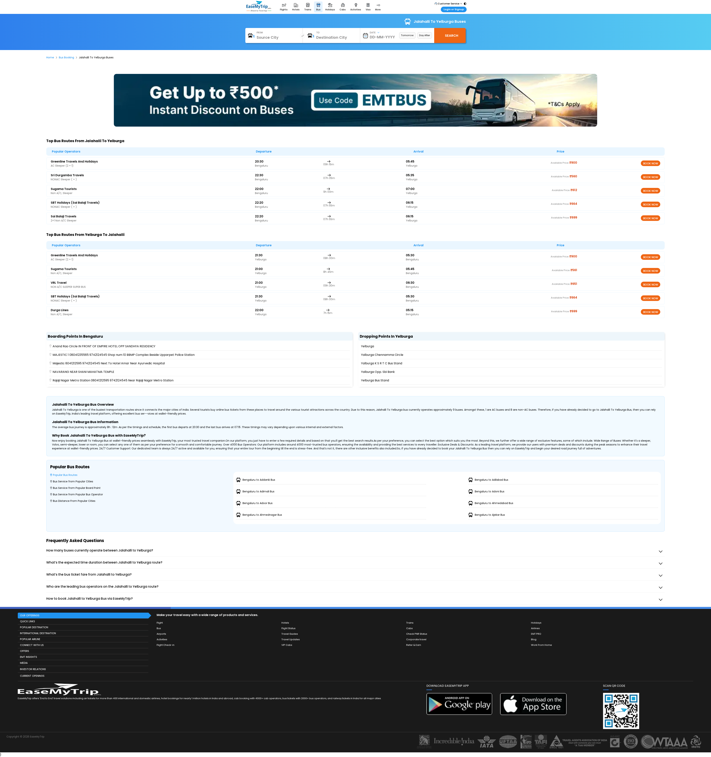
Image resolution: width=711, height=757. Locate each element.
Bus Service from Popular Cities (73, 481)
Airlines (535, 628)
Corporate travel (416, 639)
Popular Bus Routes (65, 475)
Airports (161, 634)
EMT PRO (536, 634)
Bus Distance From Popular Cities (74, 501)
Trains (409, 623)
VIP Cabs (286, 645)
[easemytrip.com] (258, 11)
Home (50, 57)
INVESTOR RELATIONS (33, 669)
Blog (533, 639)
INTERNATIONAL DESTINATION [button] (38, 633)
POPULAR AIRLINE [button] (30, 639)
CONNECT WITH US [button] (32, 645)
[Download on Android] (459, 714)
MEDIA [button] (24, 663)
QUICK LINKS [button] (27, 621)
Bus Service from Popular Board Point (77, 488)
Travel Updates (290, 639)
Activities (162, 639)
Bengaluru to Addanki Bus (259, 480)
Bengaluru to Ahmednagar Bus (262, 515)
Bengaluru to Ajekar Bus (490, 515)
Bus (159, 628)
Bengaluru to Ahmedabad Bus (494, 503)
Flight (160, 623)
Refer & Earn (413, 645)
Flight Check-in (165, 645)
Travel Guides (289, 634)
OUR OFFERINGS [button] (29, 615)
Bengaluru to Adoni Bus (489, 491)
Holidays (536, 623)
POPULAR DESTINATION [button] (34, 627)
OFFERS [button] (24, 651)
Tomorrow (407, 35)
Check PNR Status (416, 634)
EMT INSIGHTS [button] (28, 657)
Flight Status (288, 628)
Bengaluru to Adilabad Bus (491, 480)
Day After (424, 35)
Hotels (285, 623)
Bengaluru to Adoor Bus (258, 503)
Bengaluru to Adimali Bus (258, 491)
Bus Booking (66, 57)
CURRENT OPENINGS (32, 676)
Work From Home (541, 645)
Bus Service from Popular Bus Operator (78, 494)
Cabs (409, 628)
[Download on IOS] (533, 714)
